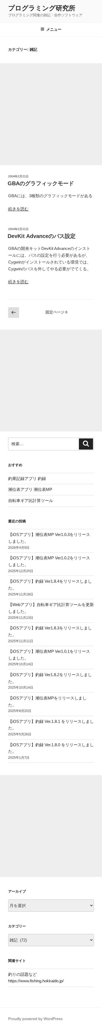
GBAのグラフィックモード (41, 183)
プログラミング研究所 (41, 8)
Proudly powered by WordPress (35, 1019)
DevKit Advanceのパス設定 (42, 236)
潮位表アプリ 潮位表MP (30, 489)
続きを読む (18, 208)
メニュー (53, 29)
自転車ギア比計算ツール (30, 500)
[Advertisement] (51, 114)
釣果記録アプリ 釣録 (27, 478)
